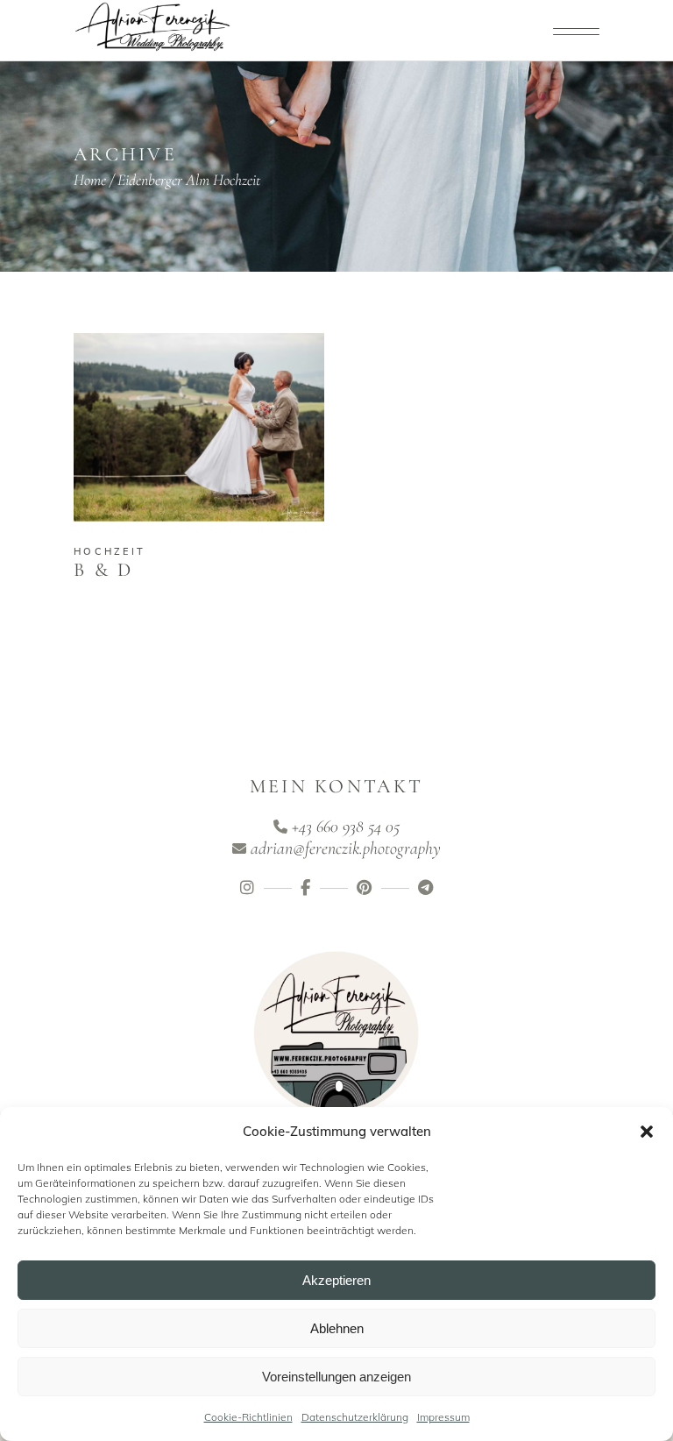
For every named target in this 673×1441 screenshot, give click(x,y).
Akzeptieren (336, 1280)
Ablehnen (337, 1328)
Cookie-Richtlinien (248, 1416)
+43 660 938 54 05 (346, 826)
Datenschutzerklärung (354, 1416)
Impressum (443, 1416)
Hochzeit (109, 551)
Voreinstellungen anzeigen (336, 1376)
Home (90, 179)
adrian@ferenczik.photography (346, 848)
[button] (646, 1131)
